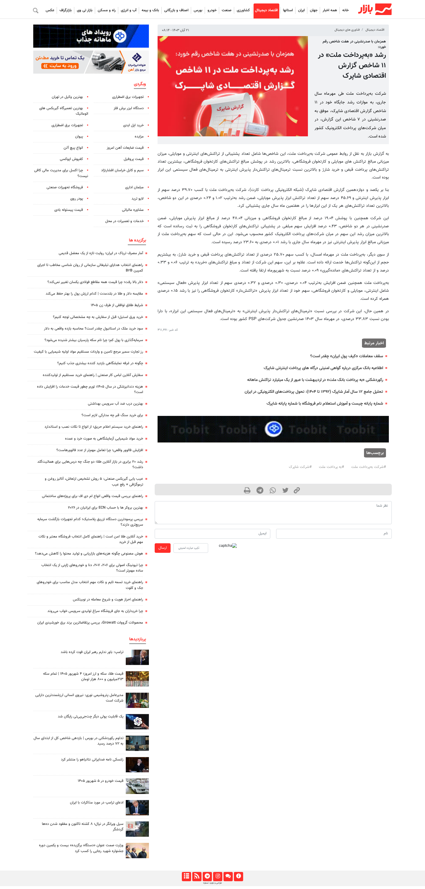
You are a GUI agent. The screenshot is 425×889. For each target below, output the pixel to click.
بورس (198, 10)
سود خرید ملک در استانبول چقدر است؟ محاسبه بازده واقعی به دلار (93, 329)
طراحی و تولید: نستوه (212, 883)
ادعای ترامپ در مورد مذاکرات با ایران (96, 803)
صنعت (227, 10)
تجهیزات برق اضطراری (128, 97)
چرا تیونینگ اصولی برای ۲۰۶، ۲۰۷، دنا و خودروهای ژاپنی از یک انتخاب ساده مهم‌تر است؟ (92, 568)
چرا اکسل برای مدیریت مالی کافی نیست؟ (61, 173)
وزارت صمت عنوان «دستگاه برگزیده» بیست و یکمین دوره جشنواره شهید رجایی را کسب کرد (81, 848)
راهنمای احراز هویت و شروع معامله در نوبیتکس (108, 599)
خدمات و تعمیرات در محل (124, 221)
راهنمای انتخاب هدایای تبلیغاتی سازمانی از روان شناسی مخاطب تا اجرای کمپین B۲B (90, 268)
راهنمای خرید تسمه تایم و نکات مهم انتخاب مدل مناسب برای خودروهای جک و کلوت (90, 585)
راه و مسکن (107, 10)
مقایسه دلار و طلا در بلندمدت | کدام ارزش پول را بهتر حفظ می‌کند (94, 294)
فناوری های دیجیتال (347, 29)
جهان (313, 10)
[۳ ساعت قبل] (137, 743)
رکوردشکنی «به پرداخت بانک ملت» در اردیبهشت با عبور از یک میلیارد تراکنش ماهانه (315, 380)
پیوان (79, 137)
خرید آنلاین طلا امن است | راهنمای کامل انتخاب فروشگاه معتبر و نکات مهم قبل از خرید (90, 539)
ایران (301, 10)
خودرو (212, 10)
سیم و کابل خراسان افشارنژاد (122, 170)
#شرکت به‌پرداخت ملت (368, 467)
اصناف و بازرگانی (176, 10)
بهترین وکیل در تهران (67, 97)
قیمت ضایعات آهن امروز (125, 148)
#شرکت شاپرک (300, 467)
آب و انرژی (128, 10)
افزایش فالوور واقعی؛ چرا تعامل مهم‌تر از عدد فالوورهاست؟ (99, 450)
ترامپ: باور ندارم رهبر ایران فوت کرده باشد (92, 652)
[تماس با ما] (228, 877)
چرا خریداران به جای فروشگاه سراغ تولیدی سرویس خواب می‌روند (95, 611)
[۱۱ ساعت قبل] (137, 721)
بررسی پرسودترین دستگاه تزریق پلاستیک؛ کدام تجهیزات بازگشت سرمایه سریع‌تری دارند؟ (90, 522)
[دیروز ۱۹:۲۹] (137, 807)
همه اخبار (330, 10)
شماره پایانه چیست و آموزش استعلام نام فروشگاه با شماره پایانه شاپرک (325, 403)
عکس (50, 10)
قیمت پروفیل (134, 159)
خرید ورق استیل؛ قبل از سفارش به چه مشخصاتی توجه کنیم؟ (98, 317)
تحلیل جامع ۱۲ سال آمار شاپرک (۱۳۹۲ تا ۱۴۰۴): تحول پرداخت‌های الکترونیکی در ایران (314, 391)
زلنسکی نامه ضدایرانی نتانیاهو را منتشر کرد (92, 759)
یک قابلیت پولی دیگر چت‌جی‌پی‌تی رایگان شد (90, 716)
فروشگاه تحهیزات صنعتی (65, 187)
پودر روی (76, 199)
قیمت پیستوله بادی (68, 210)
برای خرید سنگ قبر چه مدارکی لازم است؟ (112, 415)
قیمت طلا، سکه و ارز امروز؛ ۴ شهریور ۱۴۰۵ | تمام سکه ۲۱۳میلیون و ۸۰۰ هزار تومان (83, 676)
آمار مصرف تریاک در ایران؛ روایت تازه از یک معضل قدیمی (101, 253)
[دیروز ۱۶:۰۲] (137, 829)
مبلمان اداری (134, 187)
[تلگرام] (207, 877)
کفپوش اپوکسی (71, 159)
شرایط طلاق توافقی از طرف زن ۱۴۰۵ (117, 305)
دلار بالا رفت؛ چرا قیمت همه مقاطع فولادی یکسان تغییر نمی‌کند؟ (95, 282)
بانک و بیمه (150, 10)
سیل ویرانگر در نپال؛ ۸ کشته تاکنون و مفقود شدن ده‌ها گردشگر (82, 826)
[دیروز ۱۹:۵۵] (137, 700)
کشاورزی (243, 10)
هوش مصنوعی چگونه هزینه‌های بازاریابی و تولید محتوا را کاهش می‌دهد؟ (89, 554)
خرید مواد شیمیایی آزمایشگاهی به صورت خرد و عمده (104, 439)
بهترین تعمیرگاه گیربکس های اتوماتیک (63, 111)
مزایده (139, 137)
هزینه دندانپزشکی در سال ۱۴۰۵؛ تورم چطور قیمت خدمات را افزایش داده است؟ (90, 389)
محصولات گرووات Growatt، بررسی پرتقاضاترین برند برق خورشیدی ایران (90, 623)
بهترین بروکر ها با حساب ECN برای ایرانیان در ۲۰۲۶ (105, 508)
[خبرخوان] (196, 877)
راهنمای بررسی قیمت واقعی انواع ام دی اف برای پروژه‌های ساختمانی (92, 496)
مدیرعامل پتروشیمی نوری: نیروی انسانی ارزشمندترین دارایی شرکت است (79, 698)
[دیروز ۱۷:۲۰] (137, 657)
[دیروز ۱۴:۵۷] (137, 679)
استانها (288, 10)
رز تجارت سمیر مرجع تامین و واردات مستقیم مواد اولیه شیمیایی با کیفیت (88, 352)
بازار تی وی (85, 10)
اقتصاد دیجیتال (266, 10)
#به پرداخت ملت (331, 467)
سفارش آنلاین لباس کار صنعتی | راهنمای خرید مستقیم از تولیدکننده (93, 375)
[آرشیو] (186, 877)
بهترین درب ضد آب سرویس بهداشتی (115, 404)
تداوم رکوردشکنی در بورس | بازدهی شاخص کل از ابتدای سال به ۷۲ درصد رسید (78, 741)
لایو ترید (138, 199)
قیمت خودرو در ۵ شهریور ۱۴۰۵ (100, 781)
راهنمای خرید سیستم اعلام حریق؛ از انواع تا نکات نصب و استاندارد (94, 427)
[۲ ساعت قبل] (137, 786)
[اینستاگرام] (217, 877)
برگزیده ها (137, 240)
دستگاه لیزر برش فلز (129, 108)
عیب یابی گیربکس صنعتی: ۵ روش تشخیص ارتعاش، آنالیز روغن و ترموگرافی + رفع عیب (94, 481)
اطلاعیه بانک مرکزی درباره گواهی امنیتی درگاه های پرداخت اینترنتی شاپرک (323, 368)
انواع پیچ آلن (73, 148)
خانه (345, 10)
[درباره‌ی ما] (238, 877)
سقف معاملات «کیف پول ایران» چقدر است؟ (346, 356)
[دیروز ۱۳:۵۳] (137, 850)
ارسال (162, 548)
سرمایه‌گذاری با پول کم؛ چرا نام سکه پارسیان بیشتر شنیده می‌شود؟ (94, 340)
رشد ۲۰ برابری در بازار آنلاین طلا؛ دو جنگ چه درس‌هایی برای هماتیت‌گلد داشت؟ (90, 464)
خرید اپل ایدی (133, 125)
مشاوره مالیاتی (133, 210)
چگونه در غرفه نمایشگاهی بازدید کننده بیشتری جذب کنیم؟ (100, 363)
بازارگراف (66, 10)
